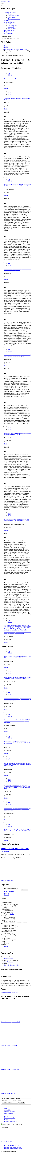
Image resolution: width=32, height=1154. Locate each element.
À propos (12, 22)
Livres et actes (12, 17)
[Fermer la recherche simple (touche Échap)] (3, 3)
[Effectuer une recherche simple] (1, 3)
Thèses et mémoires (13, 15)
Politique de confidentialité (11, 1145)
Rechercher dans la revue (11, 888)
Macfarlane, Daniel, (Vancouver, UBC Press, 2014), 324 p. (17, 809)
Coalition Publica (13, 25)
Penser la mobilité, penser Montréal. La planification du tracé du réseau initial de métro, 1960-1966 (17, 269)
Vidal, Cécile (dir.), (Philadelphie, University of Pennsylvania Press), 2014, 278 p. (17, 830)
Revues (10, 14)
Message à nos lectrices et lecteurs (11, 78)
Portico (12, 914)
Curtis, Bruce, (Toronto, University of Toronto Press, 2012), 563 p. (17, 699)
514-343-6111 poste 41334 (11, 965)
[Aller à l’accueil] (5, 1)
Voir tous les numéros (7, 880)
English (6, 32)
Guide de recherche (9, 1111)
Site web (6, 895)
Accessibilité (7, 1110)
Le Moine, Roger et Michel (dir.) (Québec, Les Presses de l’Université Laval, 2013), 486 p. (17, 787)
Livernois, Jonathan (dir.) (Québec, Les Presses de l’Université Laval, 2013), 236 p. (17, 764)
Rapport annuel (12, 28)
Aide (5, 1108)
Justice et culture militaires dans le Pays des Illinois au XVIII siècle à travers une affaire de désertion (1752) (17, 355)
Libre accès (11, 27)
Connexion (7, 20)
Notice (6, 88)
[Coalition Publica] (6, 1141)
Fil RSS (6, 893)
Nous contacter (8, 1113)
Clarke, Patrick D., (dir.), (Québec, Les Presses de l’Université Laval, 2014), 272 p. (17, 678)
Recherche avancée (9, 30)
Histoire (6, 946)
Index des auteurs (9, 891)
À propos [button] (7, 22)
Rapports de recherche (14, 19)
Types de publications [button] (10, 12)
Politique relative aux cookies (12, 1147)
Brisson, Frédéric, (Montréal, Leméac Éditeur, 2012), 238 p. (17, 657)
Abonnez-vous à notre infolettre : (11, 1101)
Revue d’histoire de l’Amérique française (15, 49)
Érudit (9, 23)
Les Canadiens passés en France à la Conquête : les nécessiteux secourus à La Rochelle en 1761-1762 (17, 434)
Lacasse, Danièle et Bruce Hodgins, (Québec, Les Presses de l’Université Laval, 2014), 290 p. (17, 742)
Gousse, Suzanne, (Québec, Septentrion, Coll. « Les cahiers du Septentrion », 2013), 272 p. (17, 721)
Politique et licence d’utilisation (9, 992)
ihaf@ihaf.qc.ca (8, 958)
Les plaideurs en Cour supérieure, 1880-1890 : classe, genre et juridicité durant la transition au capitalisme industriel (17, 185)
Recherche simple (6, 36)
